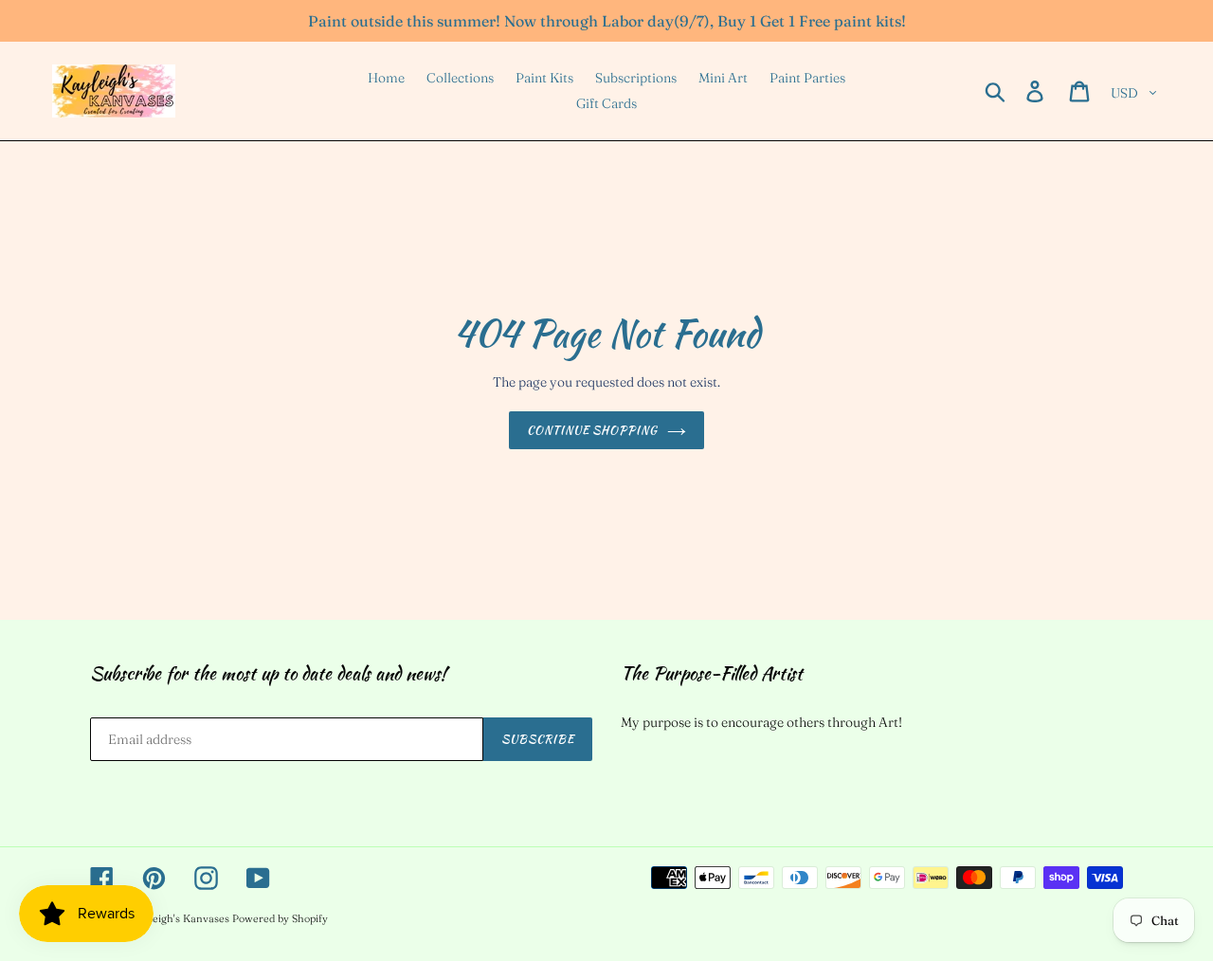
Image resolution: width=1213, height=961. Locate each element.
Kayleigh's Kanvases (180, 918)
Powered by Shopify (280, 918)
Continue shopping (592, 430)
